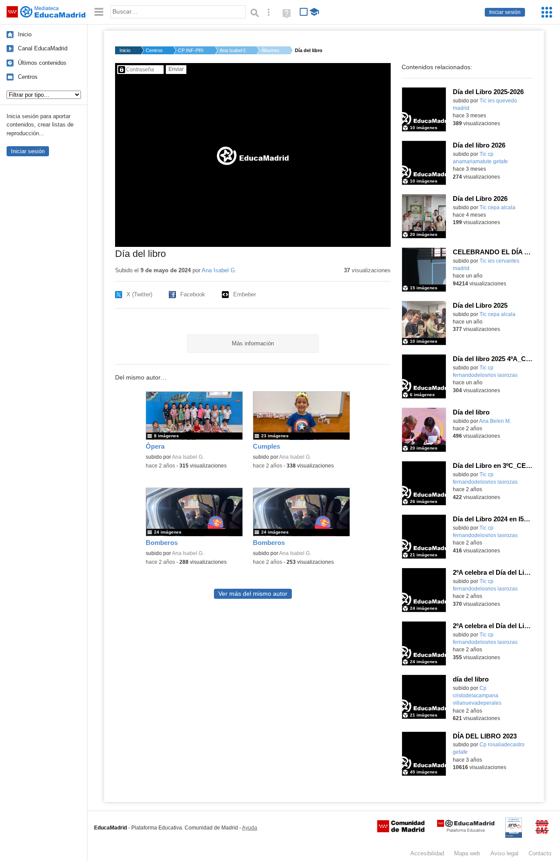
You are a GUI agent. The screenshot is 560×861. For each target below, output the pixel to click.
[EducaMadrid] (465, 830)
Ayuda (249, 828)
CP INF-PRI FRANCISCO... (191, 50)
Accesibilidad (427, 853)
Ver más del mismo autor (252, 593)
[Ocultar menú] (99, 12)
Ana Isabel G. (233, 50)
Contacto (539, 853)
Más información (253, 343)
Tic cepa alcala (497, 207)
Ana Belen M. (495, 421)
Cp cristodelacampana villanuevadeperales (477, 695)
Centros (28, 77)
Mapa (467, 853)
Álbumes (270, 50)
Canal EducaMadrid (42, 48)
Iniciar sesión (505, 12)
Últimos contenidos (42, 63)
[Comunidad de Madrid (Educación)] (400, 830)
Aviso (504, 853)
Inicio (25, 34)
